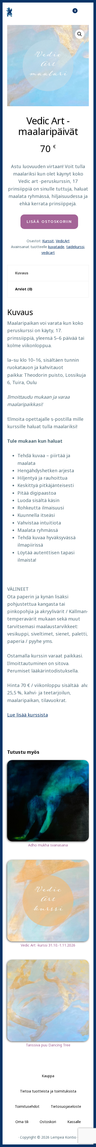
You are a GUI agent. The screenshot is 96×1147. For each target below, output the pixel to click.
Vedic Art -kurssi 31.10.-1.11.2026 (48, 945)
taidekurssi (75, 246)
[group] (53, 508)
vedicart (48, 252)
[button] (79, 34)
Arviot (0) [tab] (23, 289)
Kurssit (48, 240)
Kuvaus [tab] (21, 273)
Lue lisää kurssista (27, 715)
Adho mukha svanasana (48, 845)
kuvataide (56, 246)
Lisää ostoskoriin (49, 221)
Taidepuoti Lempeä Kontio (23, 12)
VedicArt (63, 240)
